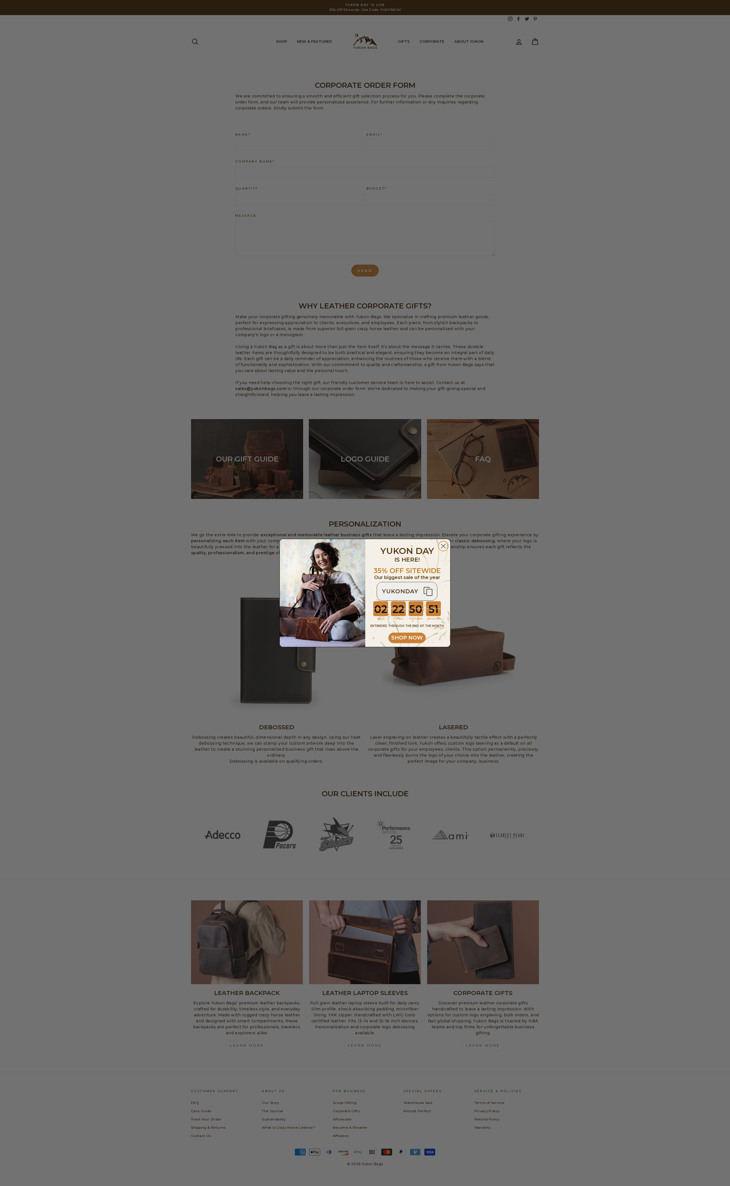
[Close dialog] (443, 546)
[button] (407, 591)
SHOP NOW (407, 638)
